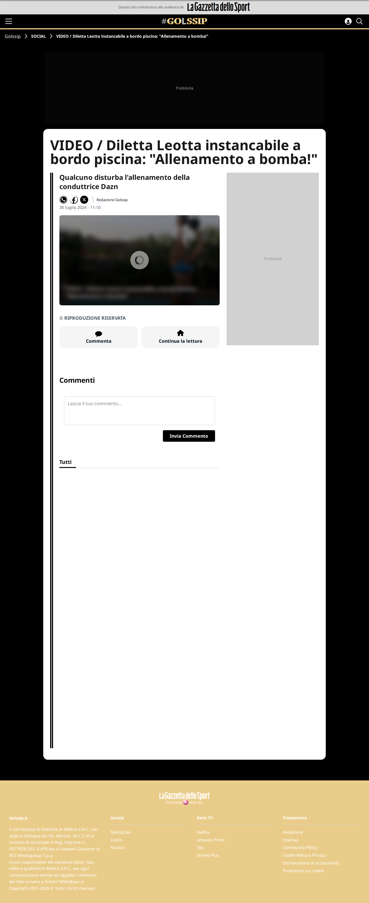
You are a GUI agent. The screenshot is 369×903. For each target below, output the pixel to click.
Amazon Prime (211, 840)
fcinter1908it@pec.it (64, 881)
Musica (118, 847)
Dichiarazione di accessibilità (311, 863)
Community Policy (300, 847)
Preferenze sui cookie (303, 870)
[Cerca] (360, 21)
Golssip (13, 36)
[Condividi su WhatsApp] (63, 200)
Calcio (116, 840)
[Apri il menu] (9, 21)
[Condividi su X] (84, 200)
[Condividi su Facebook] (74, 200)
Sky (200, 847)
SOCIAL (38, 36)
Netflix (203, 832)
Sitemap (291, 840)
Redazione (293, 832)
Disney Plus (208, 855)
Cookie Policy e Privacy (304, 855)
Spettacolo (121, 832)
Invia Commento (189, 436)
